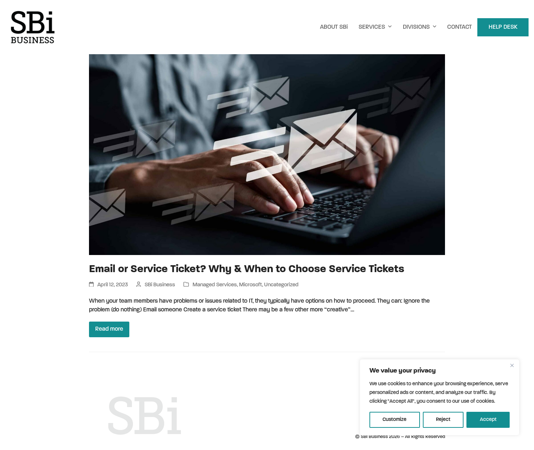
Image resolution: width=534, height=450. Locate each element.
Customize (394, 419)
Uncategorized (281, 285)
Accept (488, 419)
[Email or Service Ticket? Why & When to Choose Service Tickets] (267, 155)
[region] (439, 397)
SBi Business (160, 285)
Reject (443, 419)
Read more (109, 329)
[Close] (511, 365)
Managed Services (215, 285)
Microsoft (250, 285)
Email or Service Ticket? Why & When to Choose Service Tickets (246, 269)
